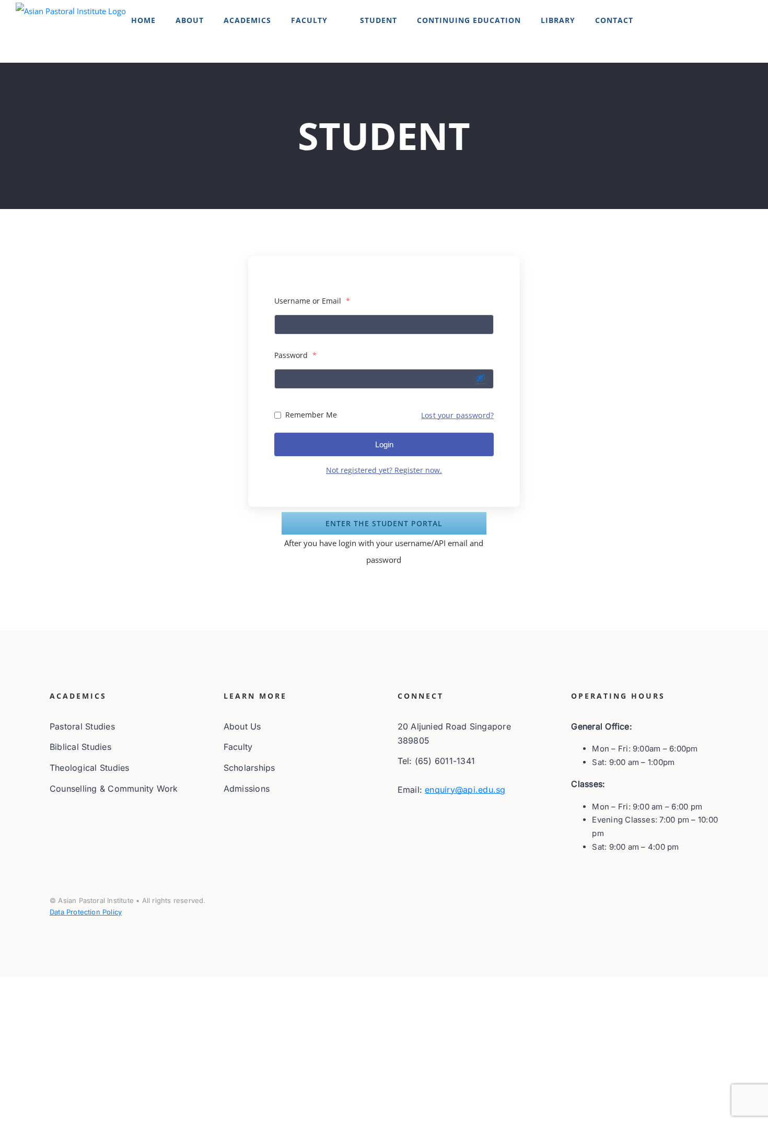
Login (384, 444)
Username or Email (312, 301)
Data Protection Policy (86, 912)
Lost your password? (457, 415)
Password (295, 355)
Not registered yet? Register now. (384, 470)
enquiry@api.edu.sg (465, 789)
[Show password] (480, 378)
